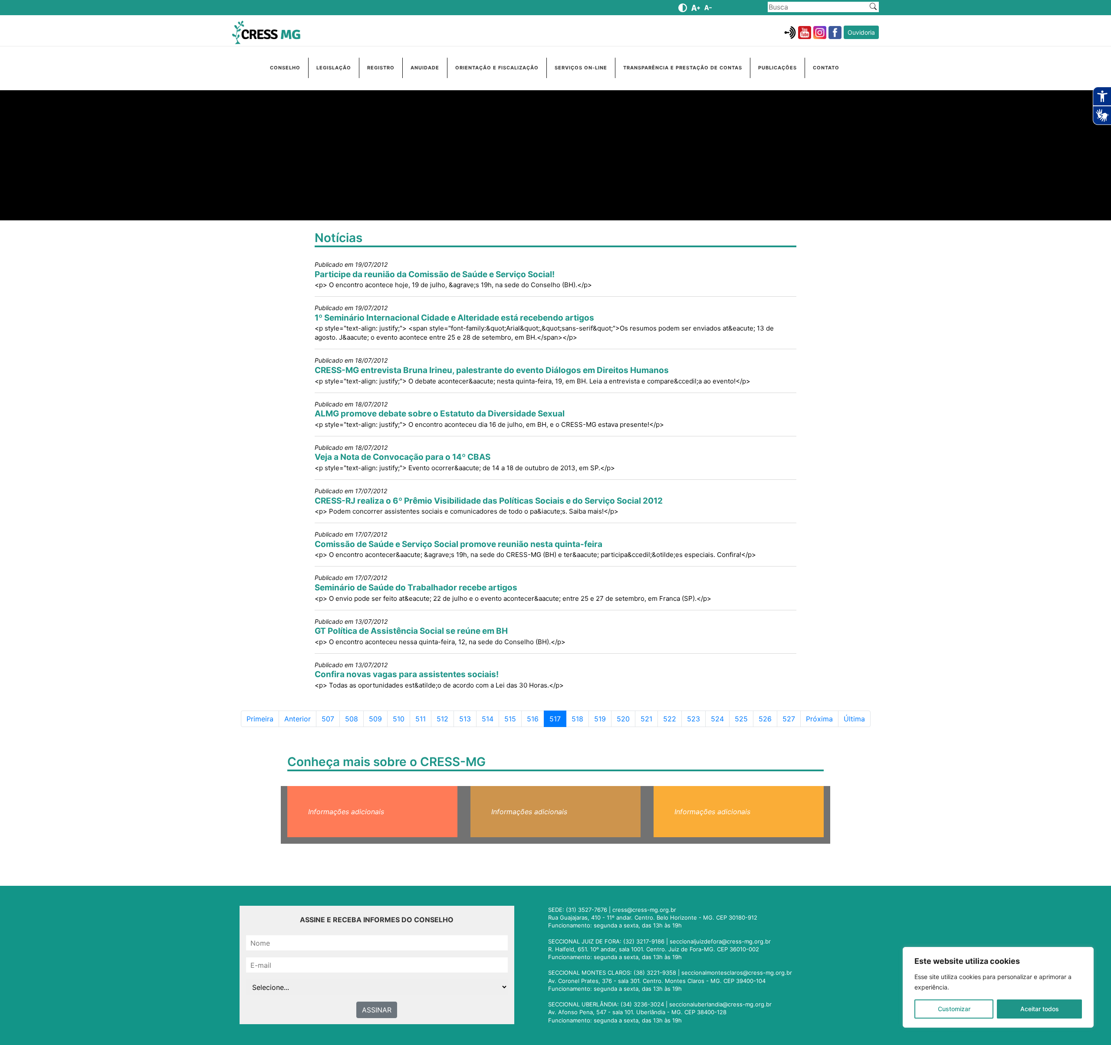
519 (602, 718)
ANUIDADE (425, 68)
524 (720, 718)
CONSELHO (285, 68)
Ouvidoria (861, 32)
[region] (998, 987)
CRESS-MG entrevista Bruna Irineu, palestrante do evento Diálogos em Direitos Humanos (492, 370)
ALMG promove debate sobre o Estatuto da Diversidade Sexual (440, 414)
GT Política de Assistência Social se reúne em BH (411, 631)
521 (649, 718)
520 (625, 718)
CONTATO (826, 68)
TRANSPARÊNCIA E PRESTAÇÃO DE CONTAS (682, 68)
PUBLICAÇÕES (777, 68)
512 (445, 718)
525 (743, 718)
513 (468, 718)
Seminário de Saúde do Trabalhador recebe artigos (416, 588)
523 (696, 718)
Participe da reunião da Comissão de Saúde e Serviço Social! (435, 274)
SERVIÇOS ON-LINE (581, 68)
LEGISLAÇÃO (333, 68)
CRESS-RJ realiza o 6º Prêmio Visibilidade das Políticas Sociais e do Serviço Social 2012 (489, 501)
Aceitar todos (1039, 1008)
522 (672, 718)
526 (767, 718)
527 (791, 718)
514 (490, 718)
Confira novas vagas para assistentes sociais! (407, 674)
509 (378, 718)
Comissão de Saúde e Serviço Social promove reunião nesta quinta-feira (458, 544)
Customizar (954, 1008)
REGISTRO (380, 68)
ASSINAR (376, 1010)
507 (330, 718)
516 (535, 718)
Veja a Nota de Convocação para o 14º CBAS (402, 457)
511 (423, 718)
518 (580, 718)
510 (401, 718)
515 (513, 718)
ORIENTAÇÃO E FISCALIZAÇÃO (497, 68)
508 (354, 718)
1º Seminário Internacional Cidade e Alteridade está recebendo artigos (454, 318)
